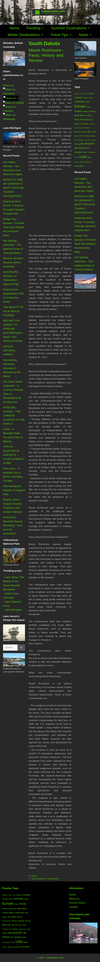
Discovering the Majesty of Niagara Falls (14, 490)
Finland (88, 107)
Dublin (87, 102)
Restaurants (88, 140)
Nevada (84, 132)
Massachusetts (79, 128)
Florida (78, 111)
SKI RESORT (87, 143)
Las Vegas (84, 124)
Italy (87, 119)
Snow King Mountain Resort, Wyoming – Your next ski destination (13, 525)
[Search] (21, 647)
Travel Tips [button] (59, 35)
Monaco (87, 128)
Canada (77, 97)
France (85, 111)
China (91, 98)
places (34, 876)
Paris (75, 140)
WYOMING (79, 166)
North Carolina (90, 136)
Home (14, 28)
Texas (76, 157)
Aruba (82, 93)
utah (89, 157)
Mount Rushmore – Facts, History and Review (47, 55)
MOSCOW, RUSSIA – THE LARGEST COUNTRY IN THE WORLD (14, 415)
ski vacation (15, 937)
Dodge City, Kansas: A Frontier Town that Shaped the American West (14, 227)
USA (83, 157)
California (91, 93)
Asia (86, 93)
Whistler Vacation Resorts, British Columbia (13, 262)
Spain (85, 152)
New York (91, 131)
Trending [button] (33, 28)
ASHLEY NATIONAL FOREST (9, 350)
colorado (79, 101)
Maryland (92, 124)
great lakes (79, 115)
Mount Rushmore (38, 879)
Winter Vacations (86, 162)
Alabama (77, 93)
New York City (79, 136)
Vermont (76, 162)
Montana (77, 132)
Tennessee (91, 152)
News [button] (83, 35)
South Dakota (53, 879)
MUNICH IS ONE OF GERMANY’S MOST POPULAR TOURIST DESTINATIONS (13, 187)
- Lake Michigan (12, 609)
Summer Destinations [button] (68, 28)
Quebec (81, 140)
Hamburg (88, 115)
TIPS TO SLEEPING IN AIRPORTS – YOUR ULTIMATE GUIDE (13, 454)
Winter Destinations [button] (24, 35)
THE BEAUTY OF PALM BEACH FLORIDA (13, 311)
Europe (80, 106)
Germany (92, 111)
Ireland (82, 119)
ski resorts (80, 148)
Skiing (76, 144)
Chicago (85, 98)
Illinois (76, 119)
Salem (94, 140)
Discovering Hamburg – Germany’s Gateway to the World (12, 368)
